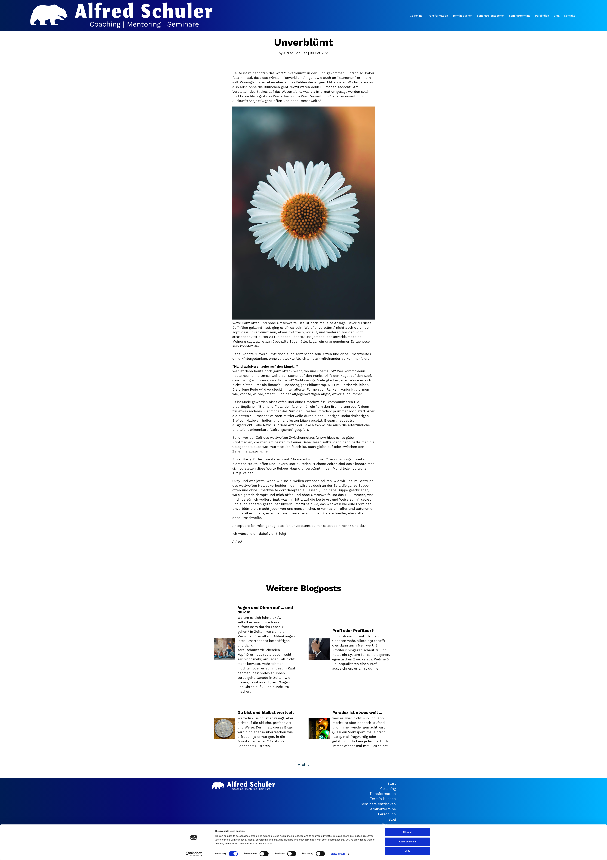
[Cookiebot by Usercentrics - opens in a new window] (194, 853)
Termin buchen (462, 15)
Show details (338, 853)
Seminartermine (519, 15)
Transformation (437, 15)
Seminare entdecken (490, 15)
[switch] (264, 853)
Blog (557, 15)
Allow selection (407, 841)
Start (391, 783)
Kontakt (569, 15)
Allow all (407, 832)
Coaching (416, 15)
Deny (407, 850)
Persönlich (542, 15)
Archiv (303, 764)
